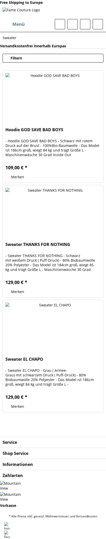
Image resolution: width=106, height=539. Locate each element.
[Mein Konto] (85, 24)
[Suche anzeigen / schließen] (60, 24)
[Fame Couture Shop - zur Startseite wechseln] (21, 11)
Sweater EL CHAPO (24, 359)
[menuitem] (13, 24)
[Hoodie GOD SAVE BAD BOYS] (53, 96)
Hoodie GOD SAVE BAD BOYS (34, 129)
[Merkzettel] (72, 24)
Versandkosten (86, 516)
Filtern (16, 58)
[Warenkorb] (98, 24)
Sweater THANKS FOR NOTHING (37, 244)
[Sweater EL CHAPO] (53, 326)
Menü (18, 24)
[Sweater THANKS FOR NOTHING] (53, 211)
